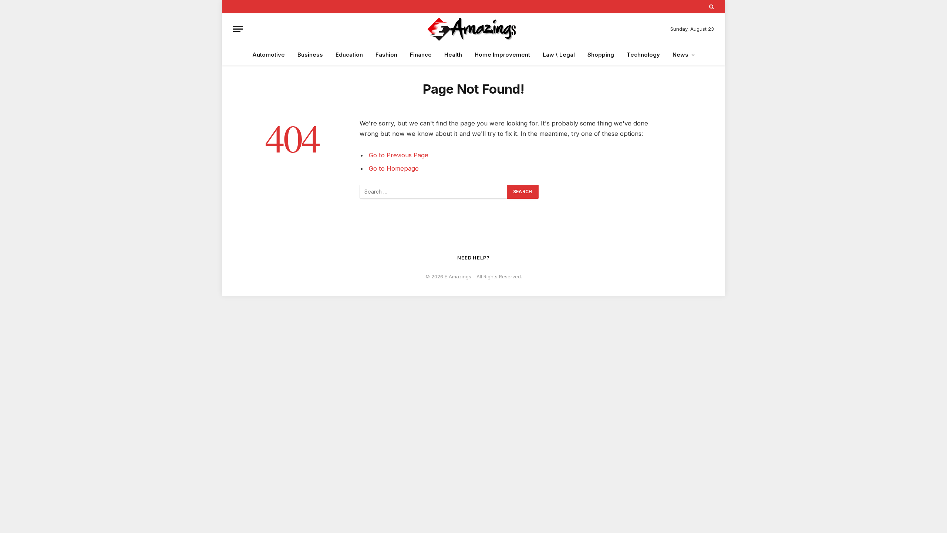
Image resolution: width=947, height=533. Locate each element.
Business (310, 54)
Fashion (386, 54)
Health (453, 54)
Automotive (268, 54)
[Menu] (238, 29)
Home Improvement (502, 54)
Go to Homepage (394, 168)
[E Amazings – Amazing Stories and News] (473, 29)
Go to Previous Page (398, 155)
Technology (643, 54)
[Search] (711, 6)
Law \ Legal (559, 54)
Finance (421, 54)
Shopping (600, 54)
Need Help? (473, 258)
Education (349, 54)
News (680, 54)
